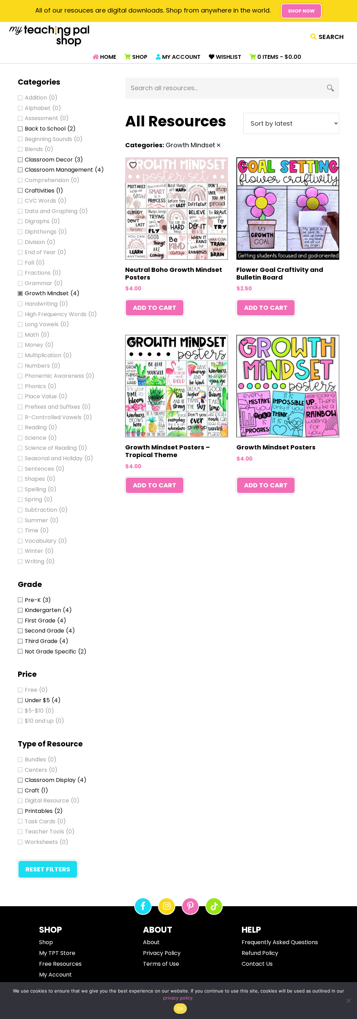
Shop (139, 57)
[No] (348, 1000)
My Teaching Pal (49, 35)
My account (180, 57)
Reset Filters (47, 869)
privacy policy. (178, 998)
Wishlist (227, 57)
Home (107, 57)
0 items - (278, 57)
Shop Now (301, 11)
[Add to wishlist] (134, 165)
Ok (180, 1008)
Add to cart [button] (154, 307)
